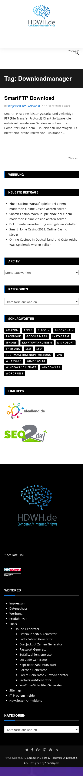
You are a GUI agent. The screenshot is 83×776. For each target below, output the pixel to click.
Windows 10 (36, 361)
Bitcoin (44, 330)
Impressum (17, 603)
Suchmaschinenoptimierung (28, 355)
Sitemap (15, 690)
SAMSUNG (13, 349)
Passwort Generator (34, 649)
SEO (28, 349)
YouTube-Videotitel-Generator (41, 685)
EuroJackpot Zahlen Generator (41, 644)
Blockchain (64, 330)
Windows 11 (51, 367)
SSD (39, 349)
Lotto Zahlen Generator (36, 639)
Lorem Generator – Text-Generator (44, 675)
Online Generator (26, 629)
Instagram (60, 336)
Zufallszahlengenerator (36, 654)
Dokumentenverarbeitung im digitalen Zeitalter (43, 224)
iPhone (11, 342)
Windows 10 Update (21, 367)
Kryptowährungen (37, 342)
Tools (13, 624)
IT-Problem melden (23, 695)
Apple (28, 330)
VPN (59, 355)
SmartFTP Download (29, 97)
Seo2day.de (52, 763)
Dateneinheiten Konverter (38, 634)
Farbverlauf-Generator (36, 680)
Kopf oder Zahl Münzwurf (38, 665)
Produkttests (18, 619)
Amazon (12, 330)
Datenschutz (18, 608)
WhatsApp (13, 361)
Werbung (16, 613)
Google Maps (36, 336)
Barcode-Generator (33, 670)
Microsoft (65, 342)
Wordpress (14, 373)
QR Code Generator (33, 660)
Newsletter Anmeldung (25, 701)
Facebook (13, 336)
